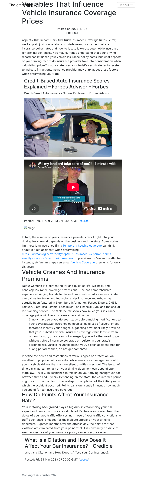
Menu (124, 5)
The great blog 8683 (26, 5)
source (84, 221)
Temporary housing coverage (82, 245)
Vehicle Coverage (83, 262)
